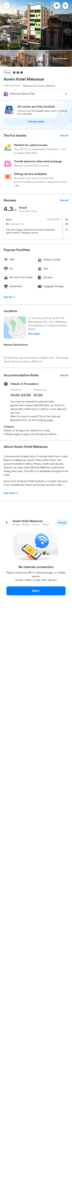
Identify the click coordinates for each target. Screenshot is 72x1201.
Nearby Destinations (16, 345)
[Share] (65, 5)
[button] (15, 327)
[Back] (7, 5)
